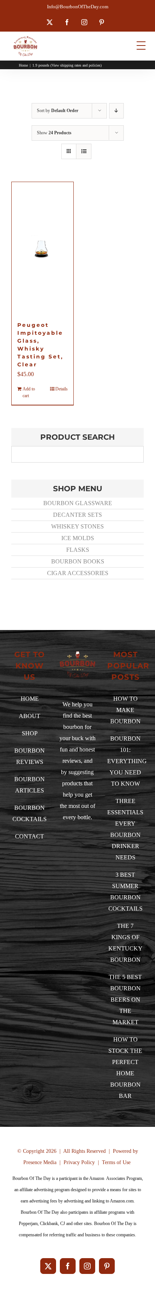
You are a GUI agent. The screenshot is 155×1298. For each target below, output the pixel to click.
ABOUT (29, 716)
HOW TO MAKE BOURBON (125, 709)
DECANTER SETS (77, 515)
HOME (30, 698)
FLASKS (77, 550)
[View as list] (83, 151)
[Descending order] (116, 110)
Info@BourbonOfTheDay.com (77, 6)
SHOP (30, 733)
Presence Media (39, 1162)
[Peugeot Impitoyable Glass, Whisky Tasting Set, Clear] (42, 248)
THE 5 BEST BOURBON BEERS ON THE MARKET (125, 999)
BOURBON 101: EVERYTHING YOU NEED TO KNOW (127, 761)
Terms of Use (116, 1162)
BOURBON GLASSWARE (77, 503)
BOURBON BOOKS (77, 561)
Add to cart (29, 392)
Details (61, 389)
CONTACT (29, 836)
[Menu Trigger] (141, 45)
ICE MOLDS (77, 538)
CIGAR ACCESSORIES (77, 573)
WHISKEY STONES (77, 526)
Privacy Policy (79, 1162)
